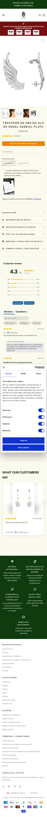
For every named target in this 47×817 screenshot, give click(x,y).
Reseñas (5, 671)
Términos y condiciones (10, 759)
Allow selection (23, 448)
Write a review (29, 303)
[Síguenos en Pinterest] (15, 786)
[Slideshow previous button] (3, 501)
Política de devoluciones (10, 748)
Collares (5, 689)
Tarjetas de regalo (8, 663)
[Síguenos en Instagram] (9, 786)
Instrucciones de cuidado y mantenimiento (16, 660)
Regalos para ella (8, 719)
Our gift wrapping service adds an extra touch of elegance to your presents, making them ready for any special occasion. (22, 173)
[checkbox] (36, 323)
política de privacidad (9, 755)
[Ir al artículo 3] (19, 113)
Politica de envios (8, 741)
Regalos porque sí (8, 729)
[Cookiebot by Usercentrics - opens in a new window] (34, 367)
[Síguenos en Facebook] (3, 786)
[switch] (41, 417)
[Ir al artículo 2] (12, 113)
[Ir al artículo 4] (26, 113)
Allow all (23, 440)
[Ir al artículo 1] (5, 113)
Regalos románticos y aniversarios (13, 726)
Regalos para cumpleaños (11, 715)
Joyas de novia (7, 704)
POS (18, 797)
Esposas (5, 686)
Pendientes (6, 682)
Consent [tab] (8, 373)
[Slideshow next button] (44, 501)
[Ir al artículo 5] (33, 113)
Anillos (4, 693)
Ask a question (17, 303)
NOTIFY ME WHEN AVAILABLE (23, 144)
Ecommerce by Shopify (34, 797)
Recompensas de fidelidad (11, 656)
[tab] (22, 311)
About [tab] (38, 373)
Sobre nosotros (7, 649)
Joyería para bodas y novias (11, 722)
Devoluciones (7, 667)
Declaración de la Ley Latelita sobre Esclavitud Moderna (21, 751)
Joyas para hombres (9, 700)
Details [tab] (23, 373)
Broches (5, 696)
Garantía (5, 766)
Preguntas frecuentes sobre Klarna (14, 762)
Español (34, 793)
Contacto (5, 652)
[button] (23, 279)
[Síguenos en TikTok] (20, 786)
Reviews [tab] (9, 311)
